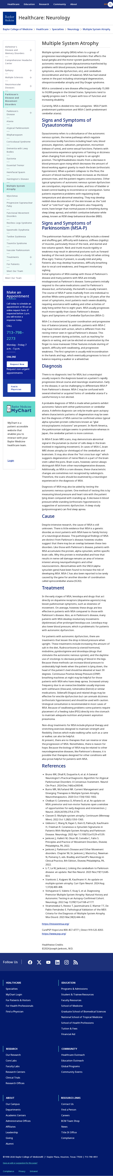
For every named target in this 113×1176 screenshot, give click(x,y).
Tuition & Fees (69, 1028)
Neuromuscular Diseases (13, 86)
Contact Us (67, 1104)
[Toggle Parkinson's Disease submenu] (30, 112)
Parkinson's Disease (12, 113)
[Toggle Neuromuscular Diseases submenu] (30, 86)
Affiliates (11, 1126)
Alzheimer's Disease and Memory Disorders (14, 50)
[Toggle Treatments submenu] (30, 257)
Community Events (71, 1071)
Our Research (13, 1054)
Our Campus (13, 1104)
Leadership (12, 1132)
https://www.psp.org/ (54, 933)
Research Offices (15, 1083)
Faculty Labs (13, 1066)
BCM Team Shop (70, 1121)
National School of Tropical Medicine (81, 1017)
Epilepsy (9, 70)
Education (29, 4)
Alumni (10, 1143)
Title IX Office (69, 1132)
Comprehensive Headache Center (18, 62)
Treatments (13, 257)
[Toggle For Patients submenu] (30, 264)
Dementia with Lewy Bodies (17, 150)
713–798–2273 (15, 335)
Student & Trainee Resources (77, 994)
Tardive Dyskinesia (16, 236)
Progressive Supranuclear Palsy (20, 204)
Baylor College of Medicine (18, 29)
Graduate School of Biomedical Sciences (83, 1011)
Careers (65, 1115)
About (73, 4)
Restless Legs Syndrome (19, 222)
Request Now (17, 364)
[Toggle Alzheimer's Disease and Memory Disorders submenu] (30, 50)
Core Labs (11, 1060)
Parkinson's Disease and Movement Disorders (12, 99)
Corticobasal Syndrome (19, 141)
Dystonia (11, 158)
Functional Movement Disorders (18, 214)
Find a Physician (16, 388)
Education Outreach (72, 1060)
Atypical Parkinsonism (18, 128)
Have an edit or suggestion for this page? (20, 1163)
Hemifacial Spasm (16, 172)
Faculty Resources (71, 1000)
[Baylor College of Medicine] (9, 18)
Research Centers (15, 1071)
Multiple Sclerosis (14, 77)
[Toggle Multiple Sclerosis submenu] (30, 77)
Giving (9, 1138)
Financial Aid (68, 1034)
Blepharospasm (15, 134)
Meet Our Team (15, 271)
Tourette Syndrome (17, 243)
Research (44, 4)
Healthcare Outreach (73, 1054)
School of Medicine (72, 1005)
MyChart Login (14, 994)
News (64, 1126)
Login (11, 460)
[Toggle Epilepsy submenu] (30, 70)
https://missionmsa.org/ (55, 923)
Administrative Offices (18, 1121)
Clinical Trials (13, 1077)
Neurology (73, 29)
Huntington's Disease (18, 179)
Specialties (58, 29)
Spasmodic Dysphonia (18, 229)
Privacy (22, 1171)
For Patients (13, 264)
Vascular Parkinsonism (18, 250)
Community (59, 4)
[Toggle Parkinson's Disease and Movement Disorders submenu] (30, 99)
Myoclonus (12, 195)
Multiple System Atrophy (96, 29)
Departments (13, 1109)
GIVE (106, 4)
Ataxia (10, 121)
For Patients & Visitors (18, 1000)
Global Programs (70, 1066)
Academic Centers (16, 1115)
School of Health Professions (77, 1022)
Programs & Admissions (74, 988)
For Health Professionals (19, 1005)
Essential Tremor (15, 165)
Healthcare (13, 4)
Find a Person (68, 1109)
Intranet (34, 1171)
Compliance (67, 1138)
